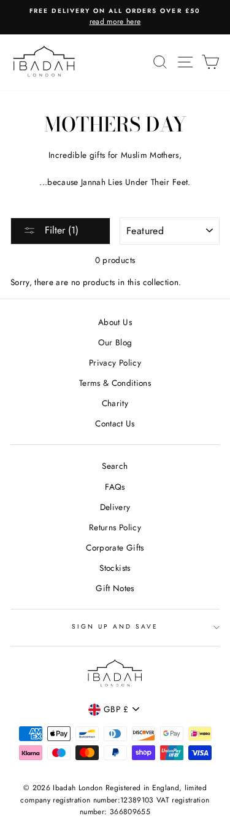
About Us (115, 322)
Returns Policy (115, 527)
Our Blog (115, 342)
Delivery (115, 507)
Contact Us (114, 423)
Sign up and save (115, 626)
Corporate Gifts (115, 547)
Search (115, 466)
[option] (115, 17)
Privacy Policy (115, 362)
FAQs (115, 487)
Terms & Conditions (115, 383)
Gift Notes (115, 588)
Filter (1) (60, 230)
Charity (115, 403)
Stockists (114, 568)
